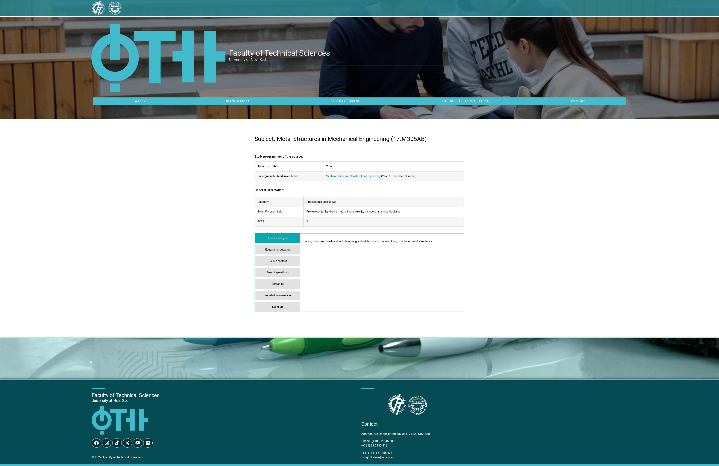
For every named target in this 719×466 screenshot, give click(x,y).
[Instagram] (106, 443)
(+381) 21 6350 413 (374, 445)
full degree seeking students (465, 101)
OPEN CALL (577, 101)
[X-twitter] (127, 443)
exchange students (346, 101)
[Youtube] (137, 443)
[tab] (277, 238)
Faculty (139, 101)
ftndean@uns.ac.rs (382, 457)
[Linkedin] (148, 443)
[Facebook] (96, 443)
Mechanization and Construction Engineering (353, 176)
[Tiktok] (117, 443)
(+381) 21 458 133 (376, 453)
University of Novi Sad (110, 400)
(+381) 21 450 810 (378, 441)
